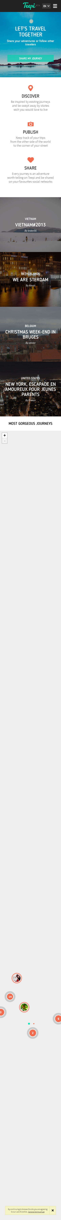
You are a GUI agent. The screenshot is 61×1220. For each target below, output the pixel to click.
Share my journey (30, 58)
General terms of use (36, 1211)
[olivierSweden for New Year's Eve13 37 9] (17, 978)
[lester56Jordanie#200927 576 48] (24, 1007)
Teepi (30, 6)
